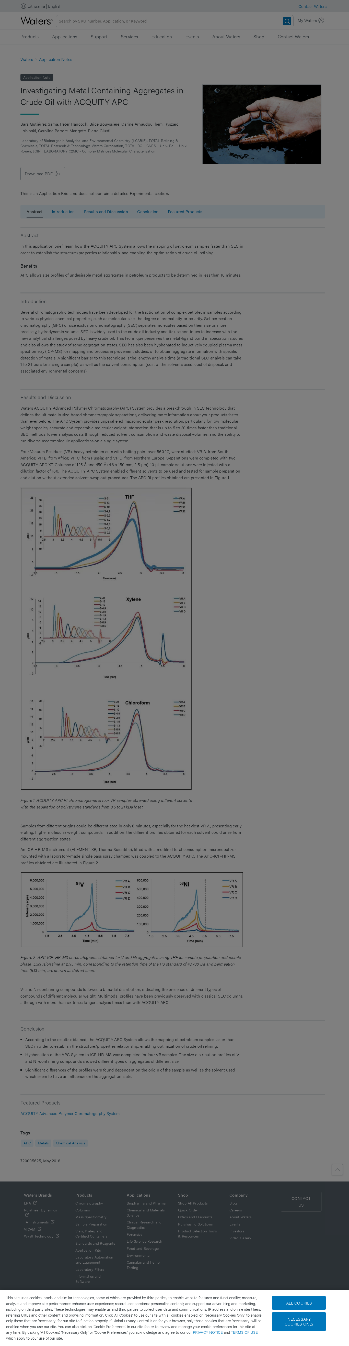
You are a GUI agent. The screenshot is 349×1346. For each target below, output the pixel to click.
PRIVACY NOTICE (208, 1332)
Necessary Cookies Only (299, 1321)
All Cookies (299, 1303)
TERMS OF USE (245, 1332)
